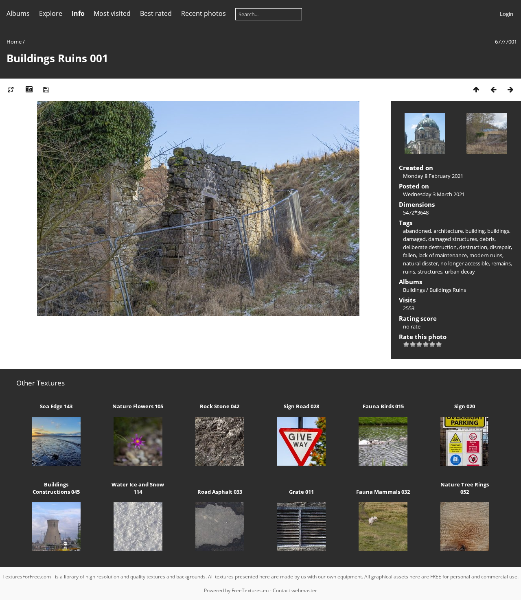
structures (430, 271)
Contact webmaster (295, 590)
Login (506, 14)
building (475, 230)
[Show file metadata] (28, 89)
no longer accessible (464, 263)
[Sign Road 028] (301, 463)
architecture (448, 230)
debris (487, 239)
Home (14, 41)
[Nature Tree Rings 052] (465, 549)
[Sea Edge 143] (56, 463)
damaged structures (452, 239)
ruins (409, 271)
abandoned (417, 230)
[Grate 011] (301, 549)
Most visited (112, 13)
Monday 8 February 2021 (433, 176)
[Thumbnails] (476, 89)
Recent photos (203, 13)
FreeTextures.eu (250, 590)
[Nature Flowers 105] (138, 463)
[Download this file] (46, 89)
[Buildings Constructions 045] (56, 549)
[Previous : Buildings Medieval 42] (493, 89)
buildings (498, 230)
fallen (409, 255)
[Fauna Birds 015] (383, 463)
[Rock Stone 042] (219, 463)
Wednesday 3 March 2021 (434, 194)
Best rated (156, 13)
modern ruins (485, 255)
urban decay (460, 271)
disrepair (500, 247)
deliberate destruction (430, 247)
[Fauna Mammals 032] (383, 549)
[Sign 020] (465, 463)
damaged (414, 239)
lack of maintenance (442, 255)
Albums (18, 13)
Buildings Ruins (447, 289)
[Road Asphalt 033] (219, 549)
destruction (473, 247)
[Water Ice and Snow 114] (138, 549)
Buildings (414, 289)
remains (501, 263)
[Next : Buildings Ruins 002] (510, 89)
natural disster (420, 263)
